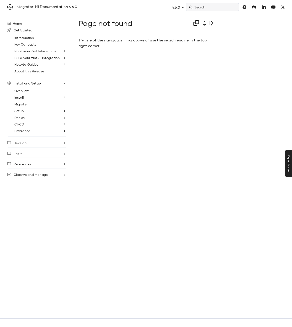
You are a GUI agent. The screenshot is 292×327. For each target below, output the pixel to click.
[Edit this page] (211, 23)
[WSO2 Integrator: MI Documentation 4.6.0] (10, 7)
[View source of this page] (203, 23)
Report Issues (288, 163)
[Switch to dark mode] (244, 7)
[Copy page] (196, 23)
